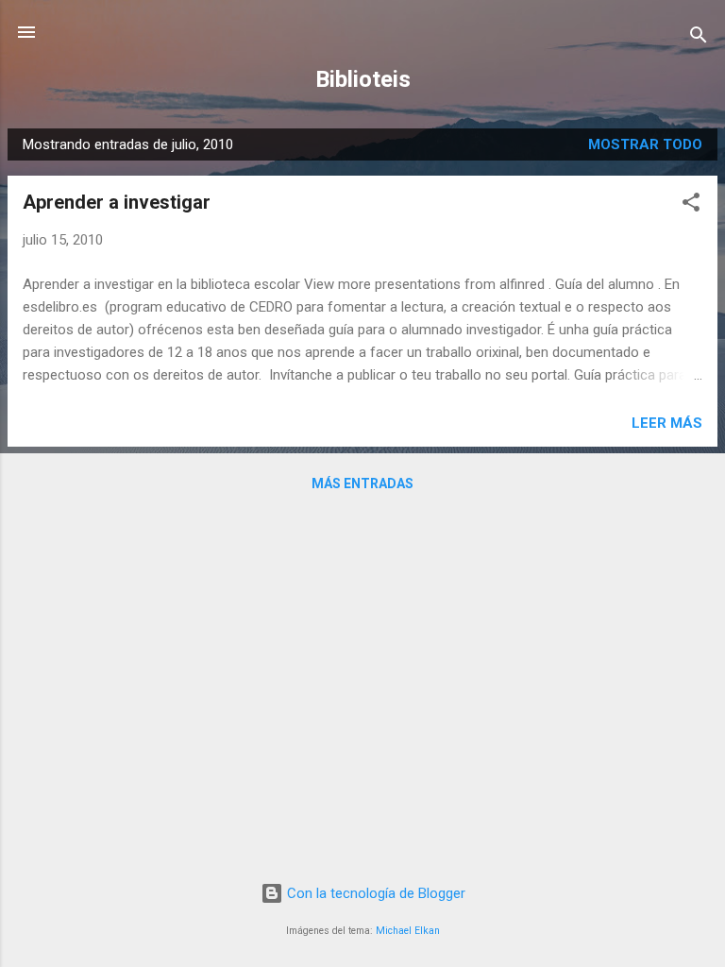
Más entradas (362, 483)
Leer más (667, 423)
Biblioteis (363, 79)
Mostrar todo (645, 144)
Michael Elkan (408, 931)
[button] (691, 205)
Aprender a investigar (117, 202)
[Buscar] (698, 38)
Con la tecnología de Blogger (374, 893)
